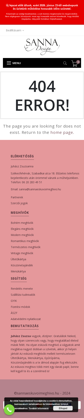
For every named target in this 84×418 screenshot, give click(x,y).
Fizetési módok (20, 307)
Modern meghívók (22, 235)
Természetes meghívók (25, 247)
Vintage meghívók (22, 253)
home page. (62, 132)
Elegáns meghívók (22, 229)
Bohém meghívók (22, 223)
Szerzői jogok (19, 203)
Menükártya (18, 271)
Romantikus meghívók (25, 241)
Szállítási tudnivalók (23, 294)
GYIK (14, 301)
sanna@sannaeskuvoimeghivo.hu (40, 189)
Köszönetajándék (22, 265)
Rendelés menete (22, 288)
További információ (39, 408)
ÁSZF (14, 313)
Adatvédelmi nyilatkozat (26, 319)
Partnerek (17, 197)
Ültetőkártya (18, 259)
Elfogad (63, 408)
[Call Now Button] (9, 409)
